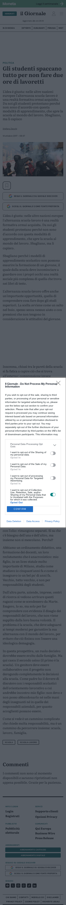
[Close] (59, 384)
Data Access (33, 521)
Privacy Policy (52, 521)
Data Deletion (14, 521)
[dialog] (33, 452)
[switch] (53, 453)
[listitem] (33, 445)
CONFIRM (20, 509)
